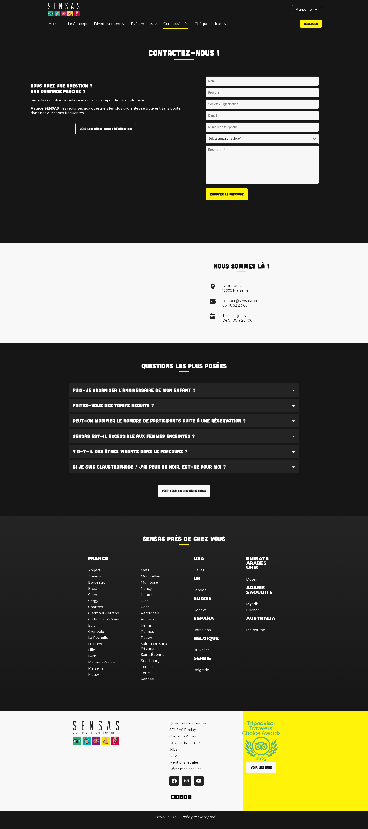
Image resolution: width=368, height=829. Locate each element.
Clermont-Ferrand (103, 613)
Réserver (311, 24)
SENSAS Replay (182, 730)
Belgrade (201, 670)
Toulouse (149, 667)
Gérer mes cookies (185, 769)
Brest (92, 588)
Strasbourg (150, 661)
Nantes (147, 595)
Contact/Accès (175, 24)
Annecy (94, 576)
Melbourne (255, 630)
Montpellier (151, 576)
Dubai (251, 579)
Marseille (304, 9)
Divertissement (107, 24)
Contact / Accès (182, 736)
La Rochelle (98, 638)
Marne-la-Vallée (102, 662)
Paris (145, 607)
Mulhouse (149, 582)
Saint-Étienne (152, 654)
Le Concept (78, 24)
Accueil (55, 24)
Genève (200, 610)
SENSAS (154, 538)
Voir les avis (261, 767)
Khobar (252, 610)
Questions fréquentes (188, 723)
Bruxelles (201, 650)
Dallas (199, 570)
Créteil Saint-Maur (104, 619)
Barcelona (202, 630)
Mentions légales (184, 762)
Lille (91, 650)
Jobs (173, 749)
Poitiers (147, 619)
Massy (93, 674)
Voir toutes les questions (184, 491)
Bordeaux (96, 582)
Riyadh (252, 604)
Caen (92, 595)
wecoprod (206, 817)
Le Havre (95, 644)
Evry (92, 625)
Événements (142, 24)
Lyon (92, 656)
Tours (145, 673)
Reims (146, 625)
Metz (145, 570)
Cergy (93, 601)
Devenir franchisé (184, 743)
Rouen (146, 638)
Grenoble (96, 631)
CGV (173, 756)
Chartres (95, 607)
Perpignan (150, 613)
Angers (94, 570)
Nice (145, 601)
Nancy (146, 588)
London (200, 590)
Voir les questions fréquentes (106, 129)
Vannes (147, 679)
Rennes (147, 631)
